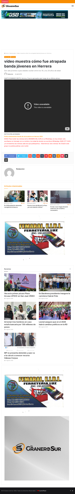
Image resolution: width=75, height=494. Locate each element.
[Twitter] (72, 491)
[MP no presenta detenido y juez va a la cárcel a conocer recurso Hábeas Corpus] (20, 342)
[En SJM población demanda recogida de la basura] (14, 196)
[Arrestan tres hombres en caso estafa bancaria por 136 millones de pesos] (20, 311)
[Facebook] (70, 491)
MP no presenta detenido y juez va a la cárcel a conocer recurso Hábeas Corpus (19, 355)
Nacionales (13, 53)
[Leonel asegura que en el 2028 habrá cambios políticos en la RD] (55, 311)
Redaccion (10, 74)
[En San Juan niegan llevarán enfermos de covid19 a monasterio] (60, 197)
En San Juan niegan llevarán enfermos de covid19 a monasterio (59, 208)
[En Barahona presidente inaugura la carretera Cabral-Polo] (55, 282)
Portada (13, 57)
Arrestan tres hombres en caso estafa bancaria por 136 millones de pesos (20, 324)
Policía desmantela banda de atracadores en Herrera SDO (23, 136)
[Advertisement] (37, 36)
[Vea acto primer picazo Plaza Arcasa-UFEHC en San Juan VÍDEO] (20, 282)
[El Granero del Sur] (10, 6)
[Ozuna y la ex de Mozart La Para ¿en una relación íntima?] (37, 196)
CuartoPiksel (42, 490)
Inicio (7, 53)
